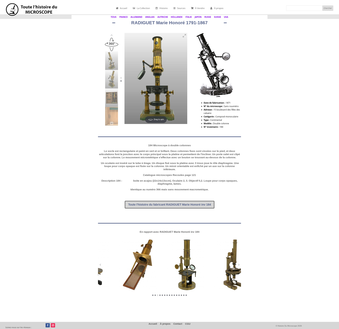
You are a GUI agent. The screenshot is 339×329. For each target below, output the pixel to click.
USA (226, 16)
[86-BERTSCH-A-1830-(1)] (122, 264)
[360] (112, 42)
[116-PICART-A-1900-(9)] (217, 264)
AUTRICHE (162, 16)
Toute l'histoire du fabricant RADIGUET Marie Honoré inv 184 (169, 204)
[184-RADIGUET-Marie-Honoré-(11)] (111, 97)
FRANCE (123, 16)
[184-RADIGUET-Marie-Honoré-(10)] (111, 79)
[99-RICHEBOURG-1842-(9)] (169, 264)
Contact (177, 324)
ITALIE (188, 16)
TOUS (113, 16)
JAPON (198, 16)
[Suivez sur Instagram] (53, 325)
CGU (187, 324)
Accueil (153, 324)
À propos (165, 324)
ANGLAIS (150, 16)
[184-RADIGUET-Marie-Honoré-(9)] (111, 60)
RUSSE (207, 16)
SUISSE (217, 16)
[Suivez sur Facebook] (48, 325)
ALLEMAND (136, 16)
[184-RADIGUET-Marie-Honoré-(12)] (111, 116)
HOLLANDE (176, 16)
